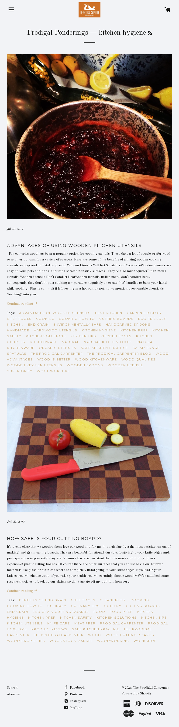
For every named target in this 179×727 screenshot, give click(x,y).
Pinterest (76, 694)
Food (99, 612)
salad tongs (146, 348)
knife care (58, 623)
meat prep (85, 623)
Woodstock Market (71, 641)
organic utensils (57, 348)
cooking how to (77, 318)
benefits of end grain (42, 600)
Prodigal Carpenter (122, 623)
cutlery (112, 606)
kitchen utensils (25, 623)
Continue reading (20, 303)
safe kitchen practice (104, 348)
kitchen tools (116, 336)
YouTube (75, 708)
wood (94, 635)
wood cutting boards (130, 635)
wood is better (54, 359)
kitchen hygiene (99, 330)
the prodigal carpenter (57, 353)
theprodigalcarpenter (59, 635)
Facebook (77, 687)
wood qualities (138, 359)
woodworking (53, 371)
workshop (145, 641)
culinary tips (85, 606)
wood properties (26, 641)
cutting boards (116, 318)
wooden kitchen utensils (34, 365)
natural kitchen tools (108, 342)
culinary (57, 606)
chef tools (19, 318)
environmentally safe (77, 324)
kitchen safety (76, 617)
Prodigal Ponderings (57, 32)
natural (70, 342)
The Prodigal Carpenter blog (119, 353)
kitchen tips (83, 336)
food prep (121, 612)
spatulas (17, 353)
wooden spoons (85, 365)
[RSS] (150, 33)
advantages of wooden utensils (55, 313)
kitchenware (43, 342)
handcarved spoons (128, 324)
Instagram (77, 701)
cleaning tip (113, 600)
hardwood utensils (55, 330)
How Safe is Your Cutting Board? (54, 538)
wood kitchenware (96, 359)
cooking (45, 318)
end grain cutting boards (61, 612)
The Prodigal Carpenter (151, 687)
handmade (18, 330)
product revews (49, 629)
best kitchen (108, 313)
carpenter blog (144, 313)
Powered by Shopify (136, 693)
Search (12, 687)
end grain (38, 324)
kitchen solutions (46, 336)
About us (13, 694)
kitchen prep (134, 330)
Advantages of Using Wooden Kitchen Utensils (74, 245)
